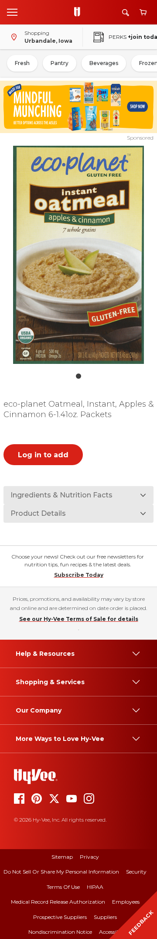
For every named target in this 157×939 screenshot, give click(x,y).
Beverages (103, 63)
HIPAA (95, 887)
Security (136, 871)
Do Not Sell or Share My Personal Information (61, 871)
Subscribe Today (78, 575)
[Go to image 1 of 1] (78, 376)
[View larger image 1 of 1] (78, 255)
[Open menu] (12, 12)
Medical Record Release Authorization (58, 901)
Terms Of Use (63, 887)
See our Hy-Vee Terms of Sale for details (78, 619)
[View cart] (143, 12)
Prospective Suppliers (60, 917)
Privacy (89, 856)
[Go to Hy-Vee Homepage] (79, 12)
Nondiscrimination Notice (60, 932)
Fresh (22, 63)
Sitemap (62, 856)
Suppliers (105, 917)
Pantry (59, 63)
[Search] (126, 12)
